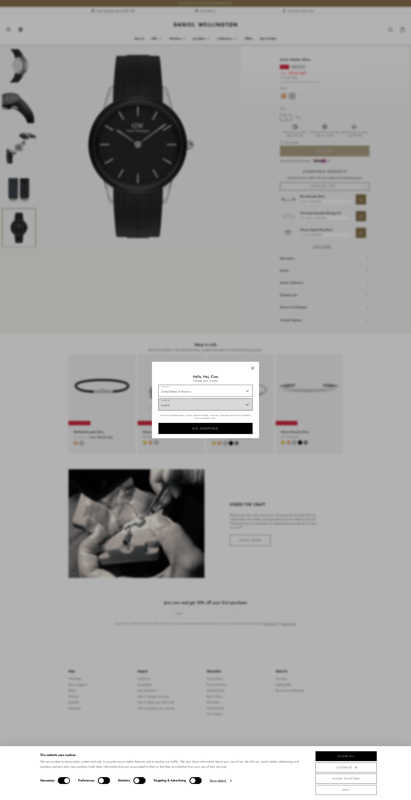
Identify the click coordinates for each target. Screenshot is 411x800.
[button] (252, 368)
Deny (346, 790)
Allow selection (346, 778)
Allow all (346, 756)
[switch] (104, 780)
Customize (344, 767)
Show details (218, 781)
